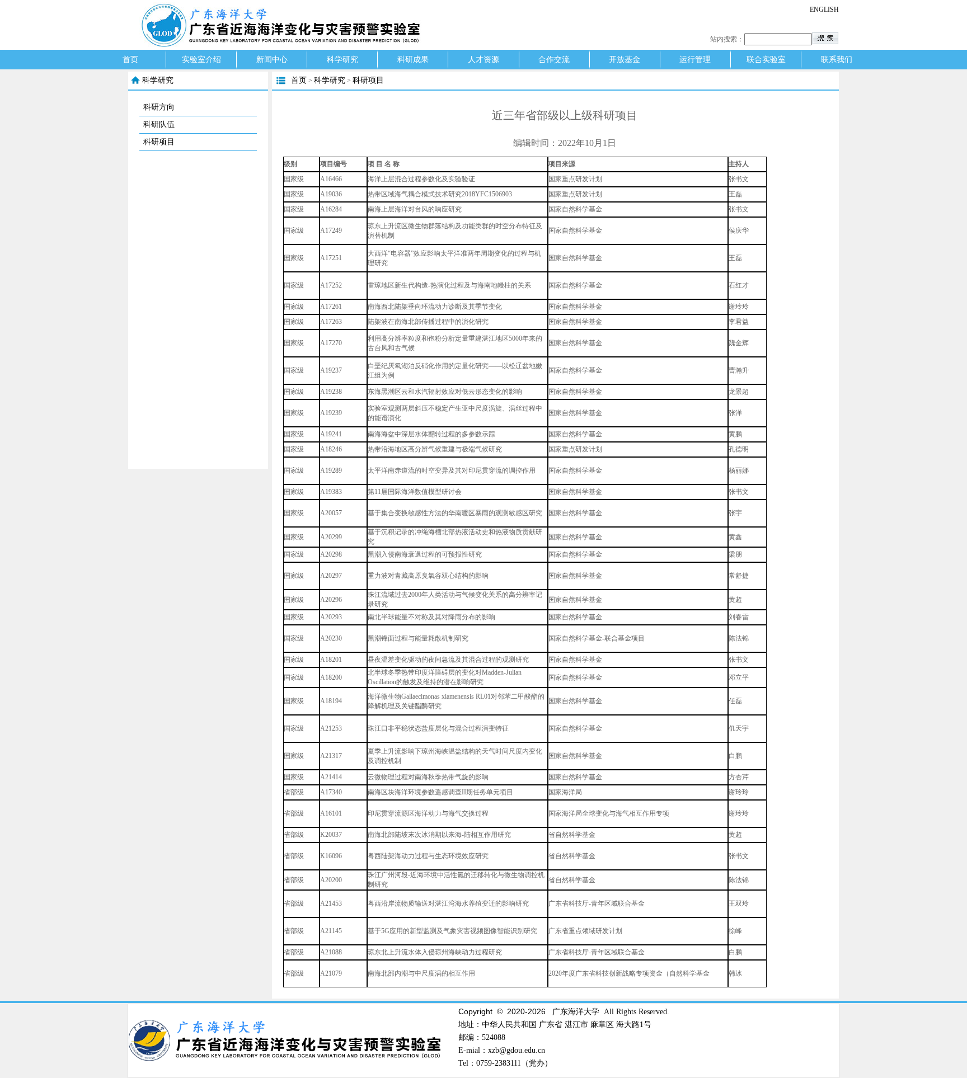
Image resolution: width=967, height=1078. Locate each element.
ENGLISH (824, 9)
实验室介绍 (201, 59)
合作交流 (554, 59)
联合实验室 (766, 59)
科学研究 (342, 59)
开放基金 (624, 59)
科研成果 (413, 59)
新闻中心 (272, 59)
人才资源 (483, 59)
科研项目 (159, 142)
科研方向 (159, 107)
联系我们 (836, 59)
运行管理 (695, 59)
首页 (130, 59)
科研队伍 (159, 124)
